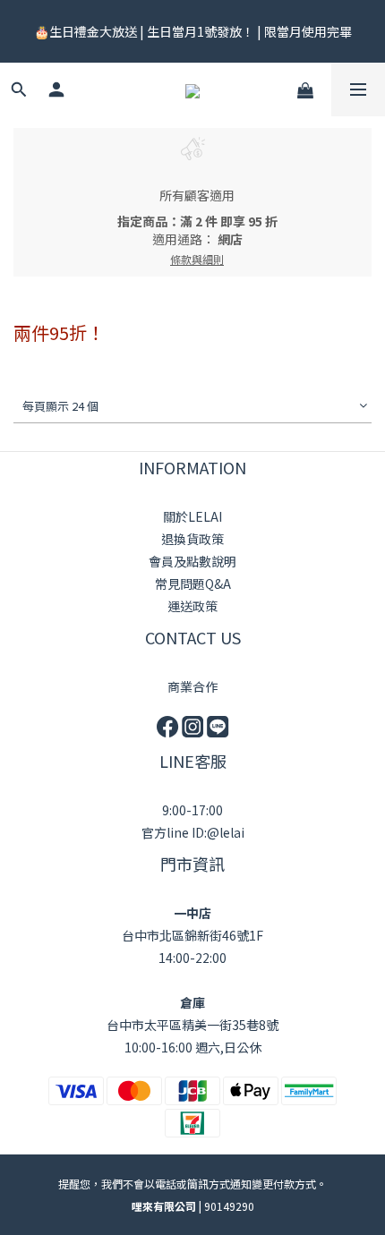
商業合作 (192, 686)
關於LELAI (192, 516)
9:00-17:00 (192, 810)
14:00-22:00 (192, 958)
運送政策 (192, 606)
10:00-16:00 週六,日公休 (192, 1047)
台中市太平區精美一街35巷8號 (192, 1025)
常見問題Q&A (193, 583)
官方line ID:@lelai (192, 832)
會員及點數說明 (192, 561)
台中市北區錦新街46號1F (192, 935)
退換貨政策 (192, 539)
